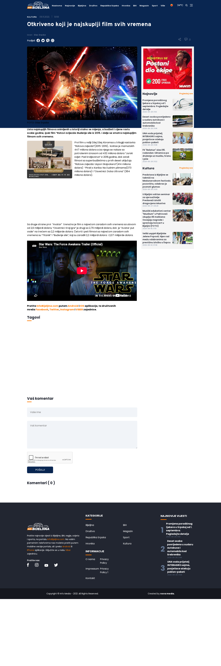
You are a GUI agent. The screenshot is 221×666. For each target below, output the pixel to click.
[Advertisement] (82, 201)
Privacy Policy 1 (104, 570)
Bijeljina (82, 5)
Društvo (93, 5)
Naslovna (57, 5)
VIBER (79, 309)
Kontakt (90, 578)
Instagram (67, 309)
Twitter (54, 309)
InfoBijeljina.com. (56, 539)
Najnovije (70, 5)
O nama (90, 559)
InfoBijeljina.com (47, 306)
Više (163, 5)
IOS (82, 306)
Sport (155, 5)
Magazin (144, 5)
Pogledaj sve (186, 93)
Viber (68, 550)
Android (73, 306)
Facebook (42, 309)
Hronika (126, 5)
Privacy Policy (104, 561)
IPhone (30, 550)
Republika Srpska (109, 5)
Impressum (92, 568)
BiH (135, 5)
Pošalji (40, 470)
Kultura (127, 543)
